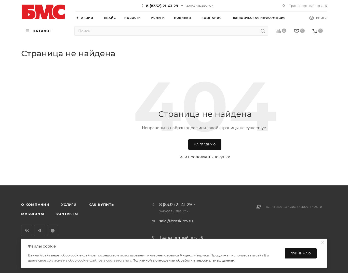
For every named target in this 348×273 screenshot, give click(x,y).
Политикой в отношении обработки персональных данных (183, 260)
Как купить (101, 204)
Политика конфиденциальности (293, 207)
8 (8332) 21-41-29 (162, 5)
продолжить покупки (209, 156)
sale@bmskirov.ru (176, 221)
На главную (205, 144)
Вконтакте (26, 230)
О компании (35, 204)
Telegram (39, 230)
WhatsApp (52, 230)
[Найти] (262, 31)
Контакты (67, 214)
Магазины (32, 214)
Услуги (69, 204)
